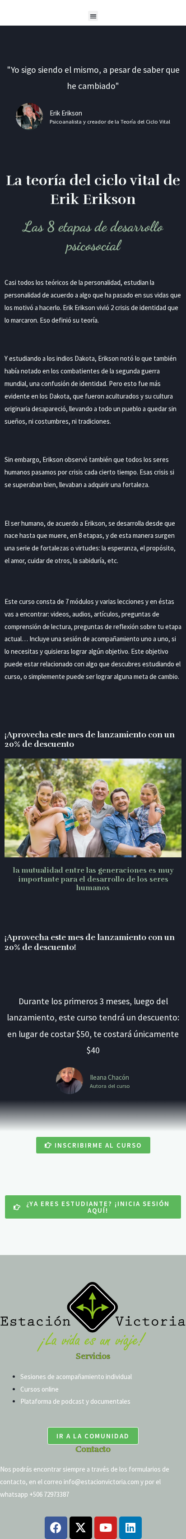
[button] (93, 16)
